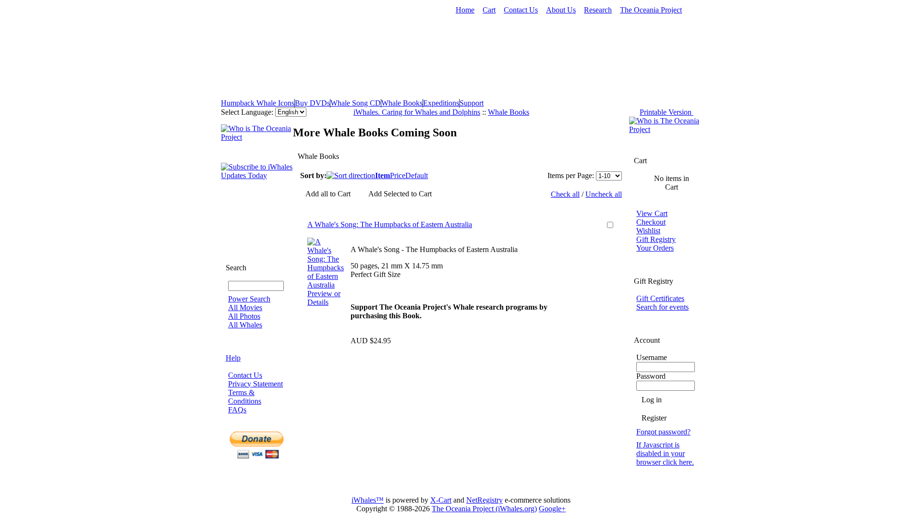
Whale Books (402, 103)
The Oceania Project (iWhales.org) (484, 509)
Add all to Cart (328, 194)
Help (233, 358)
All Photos (244, 316)
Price (397, 175)
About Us (561, 10)
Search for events (662, 307)
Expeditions (441, 103)
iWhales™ (368, 500)
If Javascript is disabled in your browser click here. (665, 453)
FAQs (237, 410)
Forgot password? (663, 432)
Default (416, 175)
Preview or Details (323, 297)
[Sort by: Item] (351, 175)
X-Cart (440, 500)
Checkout (651, 222)
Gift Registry (656, 239)
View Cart (651, 213)
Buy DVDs (312, 103)
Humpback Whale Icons (257, 103)
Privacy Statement (255, 384)
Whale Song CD (355, 103)
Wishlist (648, 231)
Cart (489, 10)
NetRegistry (484, 500)
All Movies (245, 307)
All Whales (245, 325)
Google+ (552, 509)
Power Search (249, 299)
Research (598, 10)
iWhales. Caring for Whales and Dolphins (416, 112)
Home (465, 10)
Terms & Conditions (244, 396)
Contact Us (521, 10)
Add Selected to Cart (400, 194)
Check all (565, 194)
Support (472, 103)
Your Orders (655, 248)
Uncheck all (603, 194)
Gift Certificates (660, 298)
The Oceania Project (651, 10)
